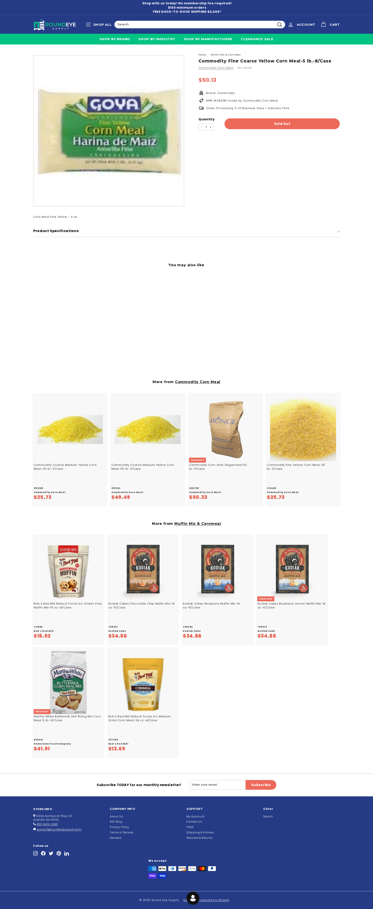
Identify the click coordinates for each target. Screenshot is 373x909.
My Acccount (195, 816)
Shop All (99, 25)
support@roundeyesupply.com (59, 829)
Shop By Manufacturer (208, 39)
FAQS (190, 827)
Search (268, 816)
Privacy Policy (119, 827)
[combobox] (199, 24)
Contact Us (194, 821)
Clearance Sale (257, 39)
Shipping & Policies (200, 832)
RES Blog (116, 821)
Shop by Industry (157, 39)
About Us (116, 816)
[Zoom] (108, 131)
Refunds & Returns (199, 838)
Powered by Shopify (214, 900)
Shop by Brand (115, 39)
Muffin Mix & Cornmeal (226, 54)
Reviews (116, 838)
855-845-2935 (47, 824)
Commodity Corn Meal (216, 68)
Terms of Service (121, 832)
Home (202, 54)
